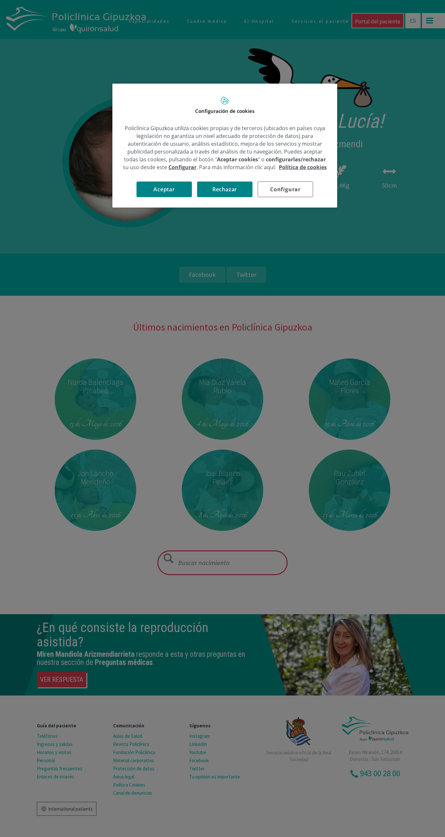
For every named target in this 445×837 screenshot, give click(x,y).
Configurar (285, 189)
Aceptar (164, 189)
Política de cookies (303, 167)
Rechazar (224, 189)
